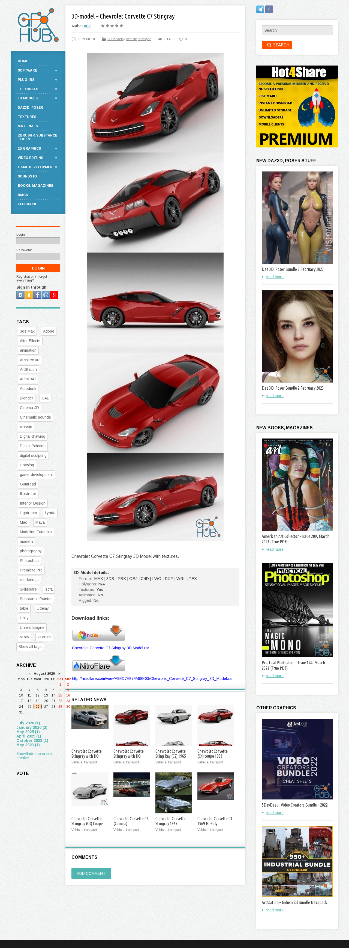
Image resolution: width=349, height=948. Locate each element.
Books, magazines (35, 186)
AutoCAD (28, 379)
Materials (28, 126)
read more (275, 277)
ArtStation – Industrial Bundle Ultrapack (294, 902)
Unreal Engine (32, 627)
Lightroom (28, 513)
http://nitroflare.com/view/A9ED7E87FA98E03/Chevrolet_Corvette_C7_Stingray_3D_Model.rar (152, 678)
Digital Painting (33, 446)
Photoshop (29, 560)
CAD (46, 398)
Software (27, 70)
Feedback (27, 204)
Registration (25, 277)
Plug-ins (26, 80)
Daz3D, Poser (30, 107)
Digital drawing (32, 436)
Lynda (50, 513)
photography (31, 551)
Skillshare (28, 589)
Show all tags (30, 646)
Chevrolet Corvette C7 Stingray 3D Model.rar (110, 648)
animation (28, 350)
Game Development (36, 167)
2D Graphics (29, 148)
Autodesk (28, 388)
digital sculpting (33, 455)
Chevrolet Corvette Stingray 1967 (170, 821)
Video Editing (31, 158)
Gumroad (28, 484)
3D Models (115, 39)
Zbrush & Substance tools (37, 137)
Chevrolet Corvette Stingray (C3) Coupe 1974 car (87, 823)
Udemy (43, 608)
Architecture (30, 360)
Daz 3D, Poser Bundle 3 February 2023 (293, 269)
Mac (23, 522)
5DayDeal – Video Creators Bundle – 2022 (295, 804)
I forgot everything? (31, 278)
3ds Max (27, 331)
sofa (49, 589)
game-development (36, 474)
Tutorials (28, 89)
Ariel (87, 26)
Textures (27, 117)
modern (26, 541)
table (24, 608)
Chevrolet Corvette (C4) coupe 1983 (212, 754)
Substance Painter (36, 599)
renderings (29, 579)
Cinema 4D (29, 407)
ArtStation (28, 369)
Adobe (48, 331)
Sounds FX (27, 176)
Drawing (27, 465)
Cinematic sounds (35, 417)
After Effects (30, 341)
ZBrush (44, 637)
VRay (24, 637)
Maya (40, 522)
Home (23, 61)
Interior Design (33, 503)
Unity (24, 618)
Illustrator (28, 493)
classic (26, 427)
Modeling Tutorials (36, 532)
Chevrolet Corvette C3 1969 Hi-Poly (214, 821)
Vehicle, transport (138, 39)
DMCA (23, 195)
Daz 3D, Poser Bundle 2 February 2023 (293, 388)
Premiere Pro (31, 570)
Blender (26, 398)
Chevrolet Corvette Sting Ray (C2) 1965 (170, 754)
